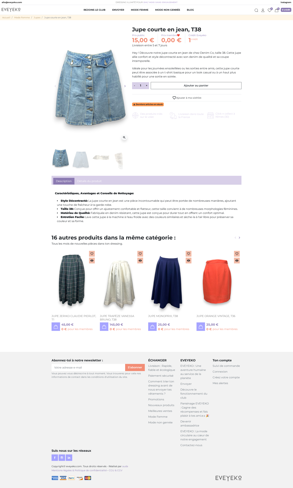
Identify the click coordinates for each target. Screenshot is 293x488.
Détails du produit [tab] (89, 181)
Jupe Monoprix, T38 (163, 316)
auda (125, 466)
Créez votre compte (226, 377)
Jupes (37, 17)
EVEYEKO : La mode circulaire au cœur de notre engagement (194, 435)
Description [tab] (64, 181)
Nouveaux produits (161, 405)
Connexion (220, 371)
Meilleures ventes (160, 411)
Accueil (6, 17)
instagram (286, 2)
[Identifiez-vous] (262, 10)
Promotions (156, 399)
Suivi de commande (226, 365)
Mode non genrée (160, 422)
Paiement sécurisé (160, 375)
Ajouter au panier (196, 85)
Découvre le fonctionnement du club (193, 393)
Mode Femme (22, 17)
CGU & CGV (115, 470)
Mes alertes (220, 383)
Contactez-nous (191, 445)
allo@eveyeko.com (12, 2)
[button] (276, 10)
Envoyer (186, 383)
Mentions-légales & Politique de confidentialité (79, 470)
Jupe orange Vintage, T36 (216, 316)
